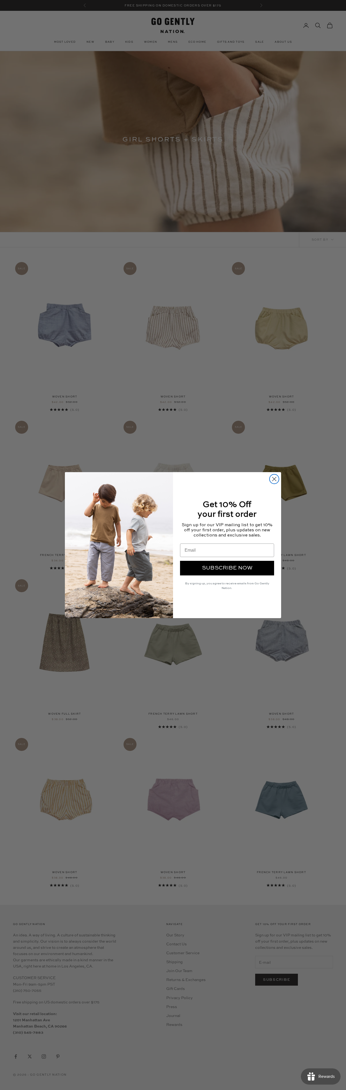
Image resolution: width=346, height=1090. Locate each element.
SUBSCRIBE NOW (227, 568)
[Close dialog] (274, 479)
